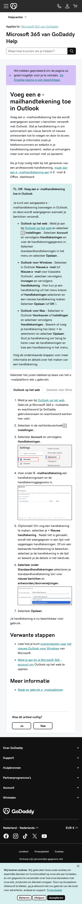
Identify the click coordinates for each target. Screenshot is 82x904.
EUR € (70, 827)
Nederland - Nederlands (19, 827)
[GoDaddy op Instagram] (16, 838)
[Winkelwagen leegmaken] (75, 6)
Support (8, 757)
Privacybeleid (42, 851)
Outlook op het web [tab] (26, 389)
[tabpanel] (41, 511)
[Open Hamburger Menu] (4, 6)
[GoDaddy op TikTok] (25, 838)
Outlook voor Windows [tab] (62, 389)
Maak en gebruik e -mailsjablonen (40, 689)
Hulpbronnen (12, 767)
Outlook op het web (38, 227)
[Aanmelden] (67, 6)
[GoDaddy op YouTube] (44, 838)
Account (8, 787)
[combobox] (37, 51)
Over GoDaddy (13, 747)
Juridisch (23, 851)
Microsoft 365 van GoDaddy (40, 26)
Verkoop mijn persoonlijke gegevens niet (41, 859)
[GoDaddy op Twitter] (35, 838)
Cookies (59, 851)
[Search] (72, 51)
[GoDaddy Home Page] (19, 811)
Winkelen (9, 797)
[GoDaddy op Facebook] (6, 838)
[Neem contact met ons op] (59, 6)
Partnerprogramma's (17, 777)
